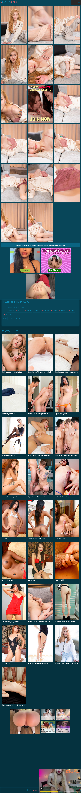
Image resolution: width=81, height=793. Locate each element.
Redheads (46, 311)
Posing (37, 311)
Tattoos (8, 314)
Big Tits (11, 311)
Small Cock (63, 311)
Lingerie (28, 311)
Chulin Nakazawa (15, 319)
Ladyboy (9, 2)
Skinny (55, 311)
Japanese (20, 311)
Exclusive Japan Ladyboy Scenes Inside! (40, 245)
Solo (72, 311)
